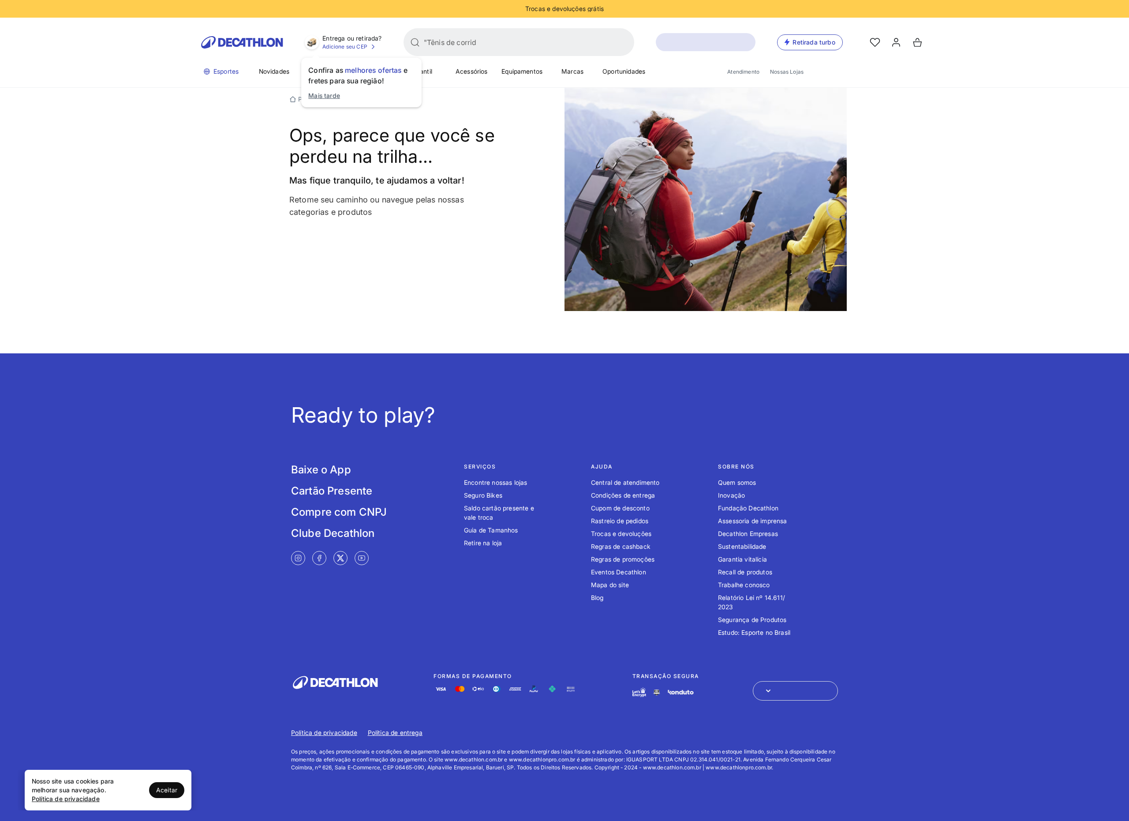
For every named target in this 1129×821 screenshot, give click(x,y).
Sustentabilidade (742, 546)
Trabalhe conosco (744, 585)
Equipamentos (521, 71)
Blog (597, 597)
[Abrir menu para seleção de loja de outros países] (795, 691)
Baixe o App (321, 469)
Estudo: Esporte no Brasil (754, 632)
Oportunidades (623, 71)
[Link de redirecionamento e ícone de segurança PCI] (656, 692)
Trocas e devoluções (621, 533)
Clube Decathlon (332, 533)
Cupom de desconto (620, 508)
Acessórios (472, 71)
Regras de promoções (622, 559)
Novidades (274, 71)
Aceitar (166, 790)
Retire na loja (483, 543)
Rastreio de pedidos (619, 521)
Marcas (572, 71)
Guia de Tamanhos (491, 530)
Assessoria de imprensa (752, 521)
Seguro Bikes (483, 495)
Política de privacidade (324, 732)
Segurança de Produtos (752, 619)
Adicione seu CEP (344, 46)
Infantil (422, 71)
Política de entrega (395, 732)
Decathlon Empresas (748, 533)
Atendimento (743, 71)
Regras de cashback (620, 546)
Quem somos (737, 482)
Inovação (731, 495)
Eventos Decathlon (618, 572)
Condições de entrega (623, 495)
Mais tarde (324, 95)
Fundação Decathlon (748, 508)
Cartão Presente (331, 490)
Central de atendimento (625, 482)
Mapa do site (610, 585)
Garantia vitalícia (742, 559)
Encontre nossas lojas (495, 482)
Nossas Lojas (787, 71)
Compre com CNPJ (339, 512)
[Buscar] (415, 42)
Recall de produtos (745, 572)
